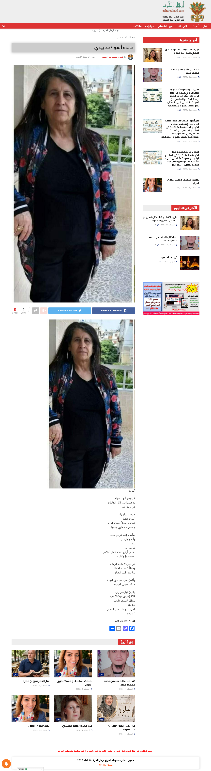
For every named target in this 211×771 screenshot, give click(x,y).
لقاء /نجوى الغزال (38, 725)
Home (132, 37)
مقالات (138, 26)
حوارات (149, 26)
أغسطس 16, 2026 (126, 734)
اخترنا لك (183, 26)
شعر (119, 37)
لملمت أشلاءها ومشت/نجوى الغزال (74, 682)
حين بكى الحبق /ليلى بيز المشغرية (121, 727)
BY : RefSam (106, 765)
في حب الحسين (169, 257)
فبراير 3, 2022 (169, 261)
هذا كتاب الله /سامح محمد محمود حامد (119, 682)
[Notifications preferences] (6, 763)
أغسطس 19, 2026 (126, 689)
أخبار (206, 26)
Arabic (21, 769)
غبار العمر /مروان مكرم (36, 680)
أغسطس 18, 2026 (83, 689)
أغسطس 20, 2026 (190, 57)
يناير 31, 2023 (89, 56)
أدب (197, 26)
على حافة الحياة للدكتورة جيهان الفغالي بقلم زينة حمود (182, 51)
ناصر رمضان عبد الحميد (112, 56)
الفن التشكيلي (166, 26)
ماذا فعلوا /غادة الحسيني (77, 725)
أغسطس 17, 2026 (40, 685)
